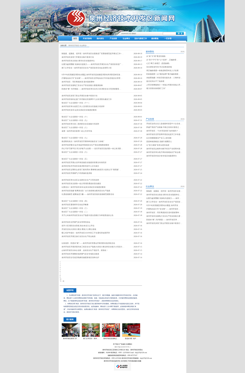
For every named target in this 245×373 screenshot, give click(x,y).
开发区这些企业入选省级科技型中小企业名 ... (164, 124)
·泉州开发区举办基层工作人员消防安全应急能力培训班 (83, 106)
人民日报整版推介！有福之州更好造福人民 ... (164, 85)
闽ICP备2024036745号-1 (123, 347)
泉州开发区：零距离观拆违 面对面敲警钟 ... (163, 213)
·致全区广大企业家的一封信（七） (74, 138)
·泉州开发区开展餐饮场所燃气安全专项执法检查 (80, 254)
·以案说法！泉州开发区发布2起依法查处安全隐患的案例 (83, 187)
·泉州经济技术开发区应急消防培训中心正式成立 (80, 166)
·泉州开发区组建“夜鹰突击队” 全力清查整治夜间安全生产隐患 (85, 191)
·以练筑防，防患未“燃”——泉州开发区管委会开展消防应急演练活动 (88, 243)
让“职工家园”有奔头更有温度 (157, 145)
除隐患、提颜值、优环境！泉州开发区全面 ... (164, 191)
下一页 (62, 281)
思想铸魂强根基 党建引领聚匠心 (159, 142)
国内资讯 (100, 38)
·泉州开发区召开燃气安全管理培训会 (75, 222)
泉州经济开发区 (73, 45)
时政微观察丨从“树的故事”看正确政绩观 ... (163, 74)
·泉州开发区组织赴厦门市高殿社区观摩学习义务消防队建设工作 (86, 99)
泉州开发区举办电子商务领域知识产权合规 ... (164, 152)
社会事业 (126, 38)
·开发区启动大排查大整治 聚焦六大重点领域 (78, 229)
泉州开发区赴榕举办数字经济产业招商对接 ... (164, 149)
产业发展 (113, 38)
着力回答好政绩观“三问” (156, 88)
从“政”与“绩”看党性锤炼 (156, 56)
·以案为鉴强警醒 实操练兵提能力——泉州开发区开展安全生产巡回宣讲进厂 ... (92, 64)
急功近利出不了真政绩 (155, 81)
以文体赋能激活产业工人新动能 (158, 138)
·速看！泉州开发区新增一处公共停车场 (76, 131)
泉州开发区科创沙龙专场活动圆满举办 (161, 156)
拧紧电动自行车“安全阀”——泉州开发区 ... (163, 209)
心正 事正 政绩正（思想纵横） (158, 63)
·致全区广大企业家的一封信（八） (74, 127)
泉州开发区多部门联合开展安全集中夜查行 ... (164, 223)
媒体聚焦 (154, 38)
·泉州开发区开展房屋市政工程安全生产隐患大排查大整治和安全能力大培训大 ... (92, 247)
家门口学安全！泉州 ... (91, 338)
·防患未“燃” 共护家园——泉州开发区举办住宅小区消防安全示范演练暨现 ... (91, 89)
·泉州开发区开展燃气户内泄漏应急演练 (76, 173)
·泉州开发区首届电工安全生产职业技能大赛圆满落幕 (82, 85)
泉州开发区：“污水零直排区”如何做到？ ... (163, 131)
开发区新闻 (87, 38)
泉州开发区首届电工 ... (111, 338)
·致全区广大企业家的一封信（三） (74, 208)
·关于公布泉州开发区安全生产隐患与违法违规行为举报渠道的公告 (87, 215)
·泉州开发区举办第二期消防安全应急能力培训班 (80, 124)
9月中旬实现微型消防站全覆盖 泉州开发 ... (163, 205)
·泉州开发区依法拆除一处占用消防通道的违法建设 (81, 184)
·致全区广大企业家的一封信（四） (74, 201)
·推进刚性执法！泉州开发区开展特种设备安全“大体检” (82, 141)
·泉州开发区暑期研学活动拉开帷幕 (74, 205)
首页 (75, 38)
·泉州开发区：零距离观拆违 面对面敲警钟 (77, 82)
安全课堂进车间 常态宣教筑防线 (159, 67)
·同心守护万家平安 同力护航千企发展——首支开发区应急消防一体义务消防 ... (92, 149)
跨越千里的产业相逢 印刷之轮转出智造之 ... (163, 127)
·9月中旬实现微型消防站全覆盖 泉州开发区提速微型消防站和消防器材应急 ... (91, 75)
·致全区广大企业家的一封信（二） (74, 212)
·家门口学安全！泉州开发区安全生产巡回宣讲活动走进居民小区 (86, 68)
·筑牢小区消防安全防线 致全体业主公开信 (77, 226)
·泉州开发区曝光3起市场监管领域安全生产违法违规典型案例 (85, 145)
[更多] (183, 51)
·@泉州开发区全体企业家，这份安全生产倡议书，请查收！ (84, 250)
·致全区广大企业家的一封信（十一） (75, 103)
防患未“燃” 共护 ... (131, 338)
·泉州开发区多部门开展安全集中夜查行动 (77, 57)
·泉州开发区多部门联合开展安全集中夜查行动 (79, 96)
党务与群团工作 (140, 38)
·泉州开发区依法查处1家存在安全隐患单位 (78, 61)
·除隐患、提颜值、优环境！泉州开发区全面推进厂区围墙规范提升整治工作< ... (92, 54)
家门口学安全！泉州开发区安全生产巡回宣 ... (164, 202)
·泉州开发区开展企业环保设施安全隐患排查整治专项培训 (83, 162)
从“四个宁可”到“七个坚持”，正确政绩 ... (162, 60)
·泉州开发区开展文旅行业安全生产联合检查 (78, 236)
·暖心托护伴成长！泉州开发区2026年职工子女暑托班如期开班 (85, 233)
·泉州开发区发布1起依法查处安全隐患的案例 (78, 110)
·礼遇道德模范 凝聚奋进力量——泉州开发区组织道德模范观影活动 (87, 194)
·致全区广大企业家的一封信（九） (74, 120)
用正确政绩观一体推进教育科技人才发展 (162, 71)
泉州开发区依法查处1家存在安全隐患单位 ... (163, 195)
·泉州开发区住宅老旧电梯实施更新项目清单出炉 (80, 257)
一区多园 (168, 38)
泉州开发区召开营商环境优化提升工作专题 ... (164, 134)
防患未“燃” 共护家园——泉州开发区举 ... (162, 220)
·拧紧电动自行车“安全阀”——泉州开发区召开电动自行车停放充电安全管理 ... (91, 78)
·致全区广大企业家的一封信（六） (74, 152)
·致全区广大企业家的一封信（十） (74, 117)
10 (60, 279)
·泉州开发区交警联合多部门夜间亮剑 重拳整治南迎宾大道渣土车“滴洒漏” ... (91, 170)
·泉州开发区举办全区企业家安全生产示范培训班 (80, 180)
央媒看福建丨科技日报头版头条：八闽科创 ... (164, 78)
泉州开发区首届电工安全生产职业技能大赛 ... (164, 216)
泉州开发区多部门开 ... (70, 338)
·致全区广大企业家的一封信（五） (74, 159)
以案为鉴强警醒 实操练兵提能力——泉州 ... (163, 198)
